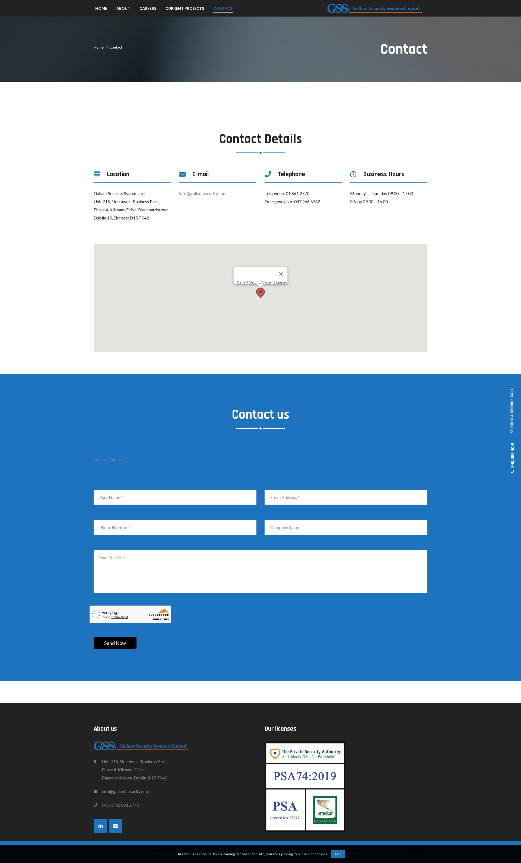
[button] (260, 292)
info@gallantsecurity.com (203, 193)
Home (99, 47)
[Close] (281, 273)
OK (338, 854)
